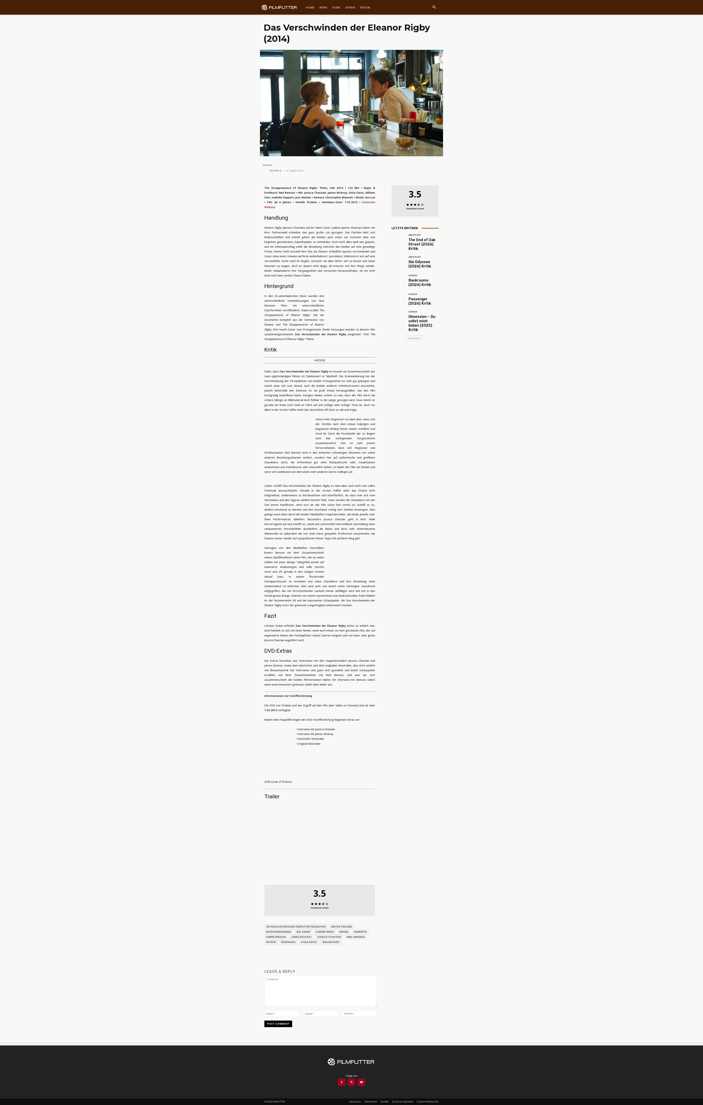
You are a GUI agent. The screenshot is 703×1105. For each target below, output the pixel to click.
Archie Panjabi (341, 926)
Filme (336, 7)
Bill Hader (303, 932)
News (323, 7)
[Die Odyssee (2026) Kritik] (399, 262)
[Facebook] (341, 1082)
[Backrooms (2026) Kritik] (399, 281)
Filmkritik (360, 932)
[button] (434, 7)
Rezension (288, 942)
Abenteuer (414, 235)
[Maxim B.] (266, 170)
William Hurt (331, 942)
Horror (412, 276)
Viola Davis (309, 942)
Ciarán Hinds (325, 932)
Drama (268, 165)
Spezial (365, 7)
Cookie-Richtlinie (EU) (427, 1101)
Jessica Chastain (329, 937)
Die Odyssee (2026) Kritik (419, 264)
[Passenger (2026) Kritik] (399, 299)
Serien (350, 7)
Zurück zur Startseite (402, 1101)
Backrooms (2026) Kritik (419, 282)
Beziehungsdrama (278, 932)
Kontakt (384, 1101)
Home (310, 7)
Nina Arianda (356, 937)
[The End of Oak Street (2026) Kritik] (399, 241)
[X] (351, 1082)
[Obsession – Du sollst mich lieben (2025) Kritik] (399, 318)
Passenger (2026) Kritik (419, 301)
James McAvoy (301, 937)
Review (271, 942)
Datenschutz (370, 1101)
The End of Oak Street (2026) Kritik (422, 244)
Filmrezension (276, 937)
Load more (414, 338)
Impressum (355, 1101)
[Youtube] (361, 1082)
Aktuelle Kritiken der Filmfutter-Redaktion (296, 926)
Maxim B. (276, 170)
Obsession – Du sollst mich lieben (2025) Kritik (421, 323)
